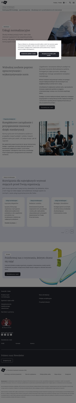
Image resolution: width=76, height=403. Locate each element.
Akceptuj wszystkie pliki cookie (49, 54)
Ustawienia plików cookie (28, 53)
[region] (38, 49)
